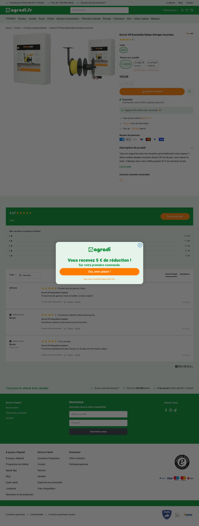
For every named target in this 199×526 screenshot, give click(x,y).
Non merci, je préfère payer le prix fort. (99, 278)
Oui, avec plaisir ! (99, 272)
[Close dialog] (140, 245)
